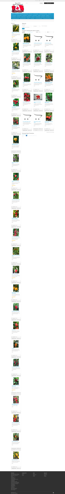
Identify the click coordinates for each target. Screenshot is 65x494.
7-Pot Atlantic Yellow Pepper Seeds (16, 51)
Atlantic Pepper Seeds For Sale (14, 475)
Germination (28, 18)
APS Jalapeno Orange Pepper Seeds (16, 255)
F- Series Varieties (14, 15)
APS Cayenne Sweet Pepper (16, 236)
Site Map (23, 475)
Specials (34, 476)
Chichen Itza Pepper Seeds (26, 62)
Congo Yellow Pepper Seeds (38, 82)
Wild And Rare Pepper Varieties (15, 18)
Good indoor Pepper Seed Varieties (47, 18)
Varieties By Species (35, 15)
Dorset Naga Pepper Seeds (27, 121)
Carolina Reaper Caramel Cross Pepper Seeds (15, 404)
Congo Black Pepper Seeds (48, 62)
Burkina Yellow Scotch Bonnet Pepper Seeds (26, 43)
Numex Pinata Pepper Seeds (16, 422)
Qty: (14, 39)
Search (14, 20)
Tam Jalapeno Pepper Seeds (16, 199)
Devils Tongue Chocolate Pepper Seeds (48, 102)
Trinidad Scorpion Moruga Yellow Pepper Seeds (15, 144)
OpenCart (15, 492)
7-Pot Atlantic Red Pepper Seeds (15, 181)
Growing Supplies (32, 18)
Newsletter (45, 476)
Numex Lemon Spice (15, 459)
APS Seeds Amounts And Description (15, 482)
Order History (45, 474)
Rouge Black (13, 88)
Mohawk (13, 348)
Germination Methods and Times (14, 479)
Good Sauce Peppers (19, 15)
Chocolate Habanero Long (37, 62)
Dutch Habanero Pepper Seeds (37, 122)
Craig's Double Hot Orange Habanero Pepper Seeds (48, 82)
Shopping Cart (12, 486)
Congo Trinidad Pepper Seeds (26, 82)
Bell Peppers (47, 15)
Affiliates (34, 475)
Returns (23, 474)
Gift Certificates (34, 474)
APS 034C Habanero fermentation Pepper (15, 218)
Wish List (45, 475)
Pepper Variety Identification (14, 488)
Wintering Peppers (13, 485)
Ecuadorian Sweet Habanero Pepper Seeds (49, 122)
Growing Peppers (13, 480)
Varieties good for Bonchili (23, 18)
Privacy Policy (12, 477)
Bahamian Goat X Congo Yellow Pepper (15, 293)
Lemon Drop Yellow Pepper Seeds (16, 32)
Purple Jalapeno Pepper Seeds (15, 162)
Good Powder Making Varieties (38, 18)
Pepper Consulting (13, 489)
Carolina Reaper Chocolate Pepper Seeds (15, 386)
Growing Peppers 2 (25, 15)
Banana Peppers (43, 15)
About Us (12, 476)
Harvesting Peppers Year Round (14, 483)
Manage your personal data (25, 134)
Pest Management (13, 484)
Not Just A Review (13, 487)
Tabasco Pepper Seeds (15, 69)
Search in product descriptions (26, 27)
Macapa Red (13, 329)
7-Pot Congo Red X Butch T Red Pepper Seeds (15, 125)
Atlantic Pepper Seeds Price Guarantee (15, 474)
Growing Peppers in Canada (14, 481)
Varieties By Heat (30, 15)
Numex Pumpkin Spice (15, 441)
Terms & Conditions (13, 478)
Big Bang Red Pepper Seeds (16, 311)
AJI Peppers (39, 15)
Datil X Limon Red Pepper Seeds (37, 102)
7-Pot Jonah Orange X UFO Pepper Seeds (15, 107)
